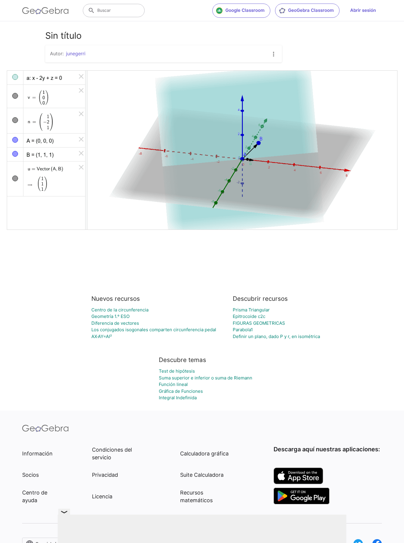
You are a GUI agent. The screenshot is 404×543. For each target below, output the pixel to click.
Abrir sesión (363, 10)
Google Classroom (244, 10)
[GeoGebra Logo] (45, 10)
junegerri (75, 53)
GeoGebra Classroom (311, 10)
